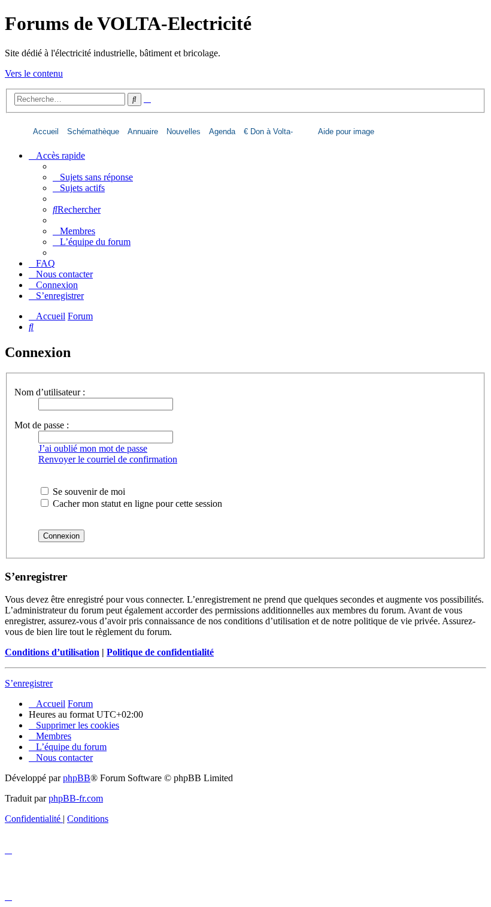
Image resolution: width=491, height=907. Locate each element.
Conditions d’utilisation (52, 652)
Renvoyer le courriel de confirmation (107, 459)
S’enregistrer (29, 683)
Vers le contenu (34, 73)
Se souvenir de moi (87, 491)
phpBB (76, 778)
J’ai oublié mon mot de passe (92, 448)
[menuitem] (93, 177)
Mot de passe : (41, 425)
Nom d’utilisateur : (49, 392)
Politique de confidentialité (160, 652)
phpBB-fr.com (76, 798)
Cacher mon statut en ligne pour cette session (136, 503)
